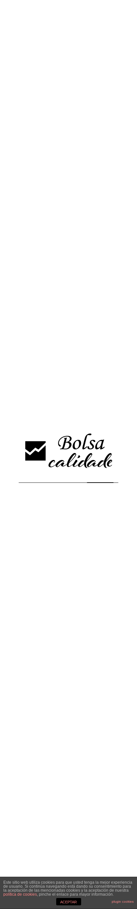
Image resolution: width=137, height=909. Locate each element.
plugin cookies (123, 901)
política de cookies (20, 894)
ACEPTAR (68, 902)
